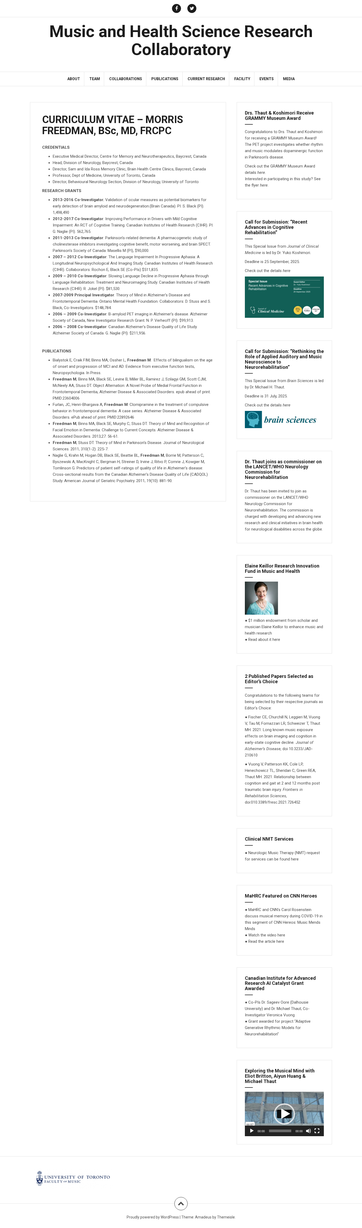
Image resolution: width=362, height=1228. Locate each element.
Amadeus (203, 1217)
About (73, 79)
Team (94, 79)
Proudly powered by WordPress (153, 1217)
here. (261, 172)
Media (289, 79)
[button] (284, 1114)
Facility (242, 79)
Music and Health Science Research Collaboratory (181, 40)
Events (266, 79)
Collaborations (125, 79)
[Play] (251, 1131)
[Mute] (308, 1131)
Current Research (206, 79)
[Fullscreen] (317, 1131)
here (264, 185)
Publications (164, 79)
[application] (284, 1114)
